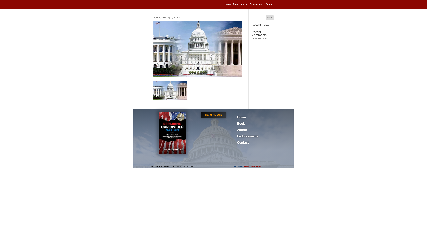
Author (244, 4)
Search (269, 18)
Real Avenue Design (253, 166)
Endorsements (256, 4)
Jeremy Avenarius (162, 18)
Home (228, 4)
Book (235, 4)
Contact (270, 4)
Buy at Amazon (213, 114)
